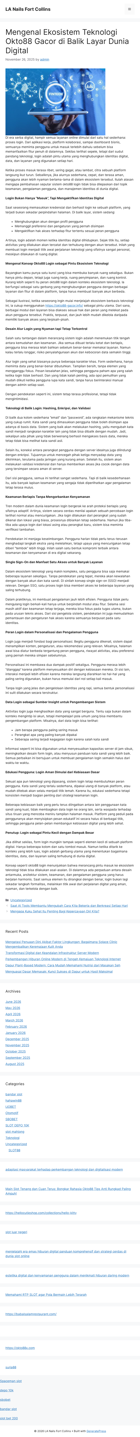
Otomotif (11, 1113)
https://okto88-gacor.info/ (64, 305)
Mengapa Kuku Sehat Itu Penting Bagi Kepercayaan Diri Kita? (54, 911)
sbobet (5, 1400)
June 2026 (13, 1002)
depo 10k (6, 1390)
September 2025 (17, 1058)
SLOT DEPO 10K (17, 1125)
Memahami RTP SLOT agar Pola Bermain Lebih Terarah (46, 1294)
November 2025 (17, 1045)
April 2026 (13, 1014)
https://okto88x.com (20, 1348)
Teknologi (12, 1138)
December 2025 (17, 1039)
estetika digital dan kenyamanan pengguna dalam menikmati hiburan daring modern (67, 1275)
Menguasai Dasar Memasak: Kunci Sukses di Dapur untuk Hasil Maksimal (59, 971)
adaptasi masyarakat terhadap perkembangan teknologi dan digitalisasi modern (64, 1169)
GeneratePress (96, 1431)
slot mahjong (14, 1131)
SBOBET (11, 1119)
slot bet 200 (9, 1418)
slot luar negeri (16, 1232)
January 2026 (15, 1033)
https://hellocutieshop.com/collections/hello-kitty (41, 1213)
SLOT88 (14, 1150)
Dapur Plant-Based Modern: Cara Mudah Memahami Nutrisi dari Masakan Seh (62, 965)
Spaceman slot (11, 1381)
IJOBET (10, 1107)
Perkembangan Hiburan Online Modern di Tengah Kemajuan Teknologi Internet (63, 959)
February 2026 (16, 1026)
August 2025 (14, 1064)
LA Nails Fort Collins (27, 9)
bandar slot (13, 1094)
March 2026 (14, 1020)
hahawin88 (13, 1100)
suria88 (10, 1367)
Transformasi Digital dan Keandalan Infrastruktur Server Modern (52, 953)
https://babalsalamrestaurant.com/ (31, 1314)
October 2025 (15, 1051)
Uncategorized (21, 900)
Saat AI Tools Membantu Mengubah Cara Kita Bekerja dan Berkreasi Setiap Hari (69, 906)
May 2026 (12, 1008)
